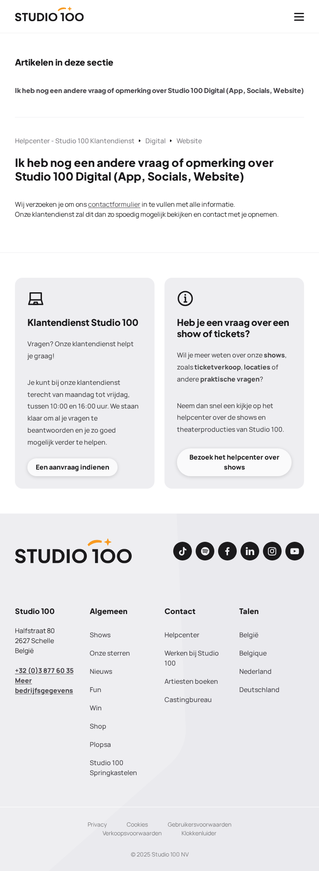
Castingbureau (188, 699)
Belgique (253, 653)
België (248, 634)
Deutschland (259, 689)
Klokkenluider (199, 833)
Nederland (255, 671)
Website (189, 140)
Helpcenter (181, 634)
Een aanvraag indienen (72, 467)
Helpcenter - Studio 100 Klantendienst (75, 140)
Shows (100, 634)
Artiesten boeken (191, 681)
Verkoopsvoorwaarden (132, 833)
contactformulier (114, 204)
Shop (98, 726)
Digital (155, 140)
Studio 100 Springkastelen (113, 767)
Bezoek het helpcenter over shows (234, 462)
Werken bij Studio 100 (191, 658)
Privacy (97, 824)
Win (96, 707)
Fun (95, 689)
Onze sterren (110, 653)
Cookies (137, 824)
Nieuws (101, 671)
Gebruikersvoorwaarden (199, 824)
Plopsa (100, 744)
